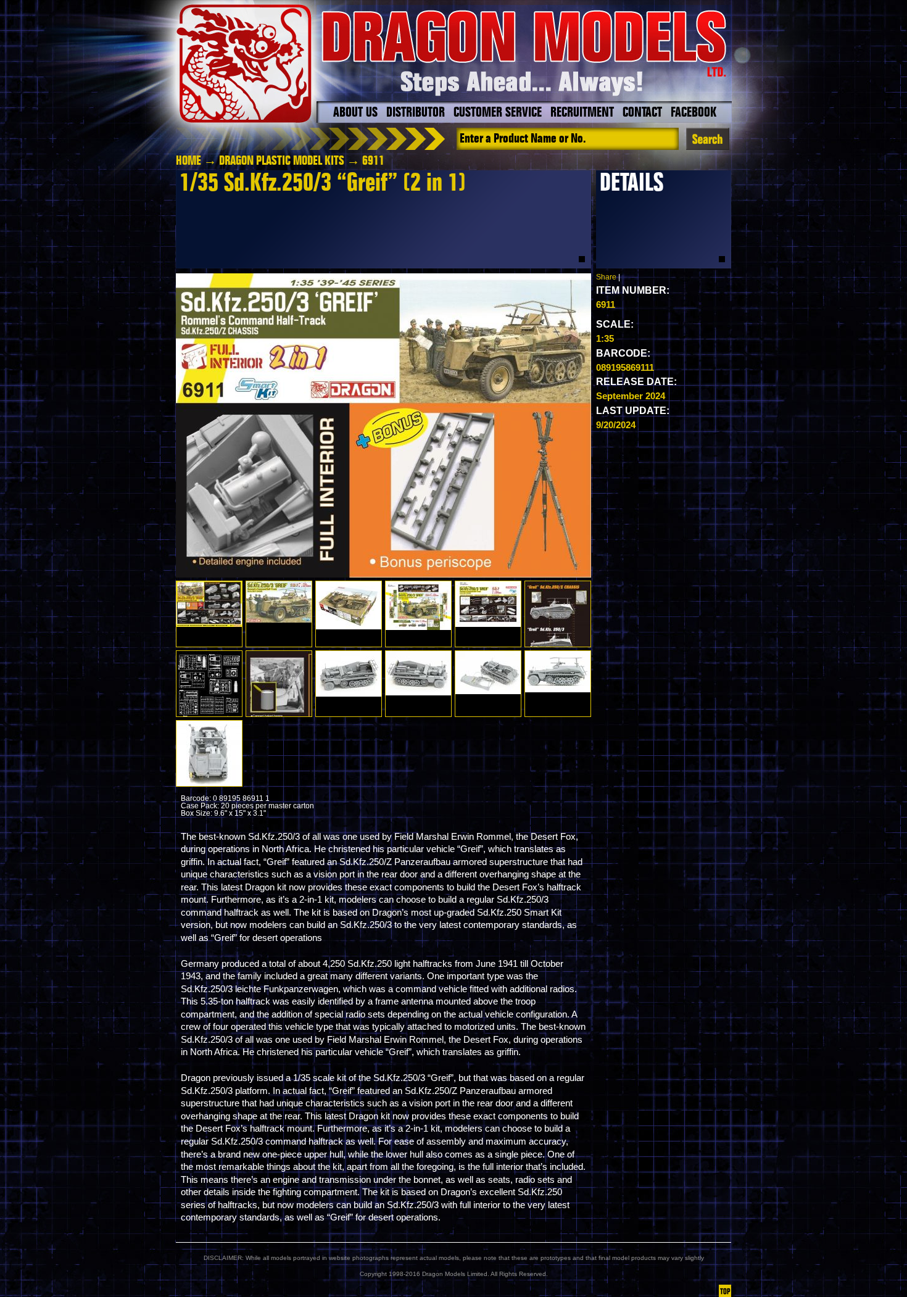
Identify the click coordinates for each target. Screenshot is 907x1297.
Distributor (415, 113)
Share (606, 277)
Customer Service (498, 113)
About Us (355, 113)
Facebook (693, 113)
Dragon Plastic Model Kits (281, 161)
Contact (642, 113)
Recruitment (582, 113)
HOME (188, 161)
